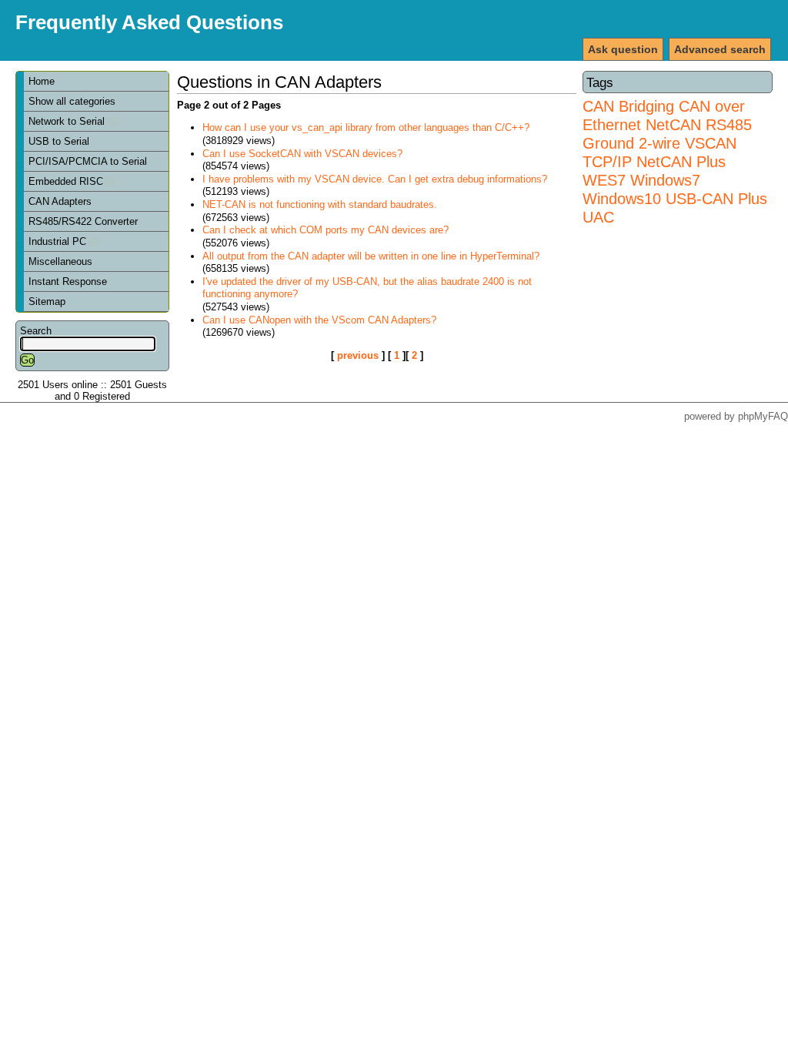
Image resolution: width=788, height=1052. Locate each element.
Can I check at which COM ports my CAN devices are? (325, 230)
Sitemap (46, 301)
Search (36, 331)
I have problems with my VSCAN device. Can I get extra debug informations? (374, 179)
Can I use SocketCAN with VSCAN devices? (302, 153)
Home (41, 81)
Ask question (623, 49)
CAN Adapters (60, 201)
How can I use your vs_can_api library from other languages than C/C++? (365, 127)
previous (358, 355)
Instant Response (67, 281)
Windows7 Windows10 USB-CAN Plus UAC (675, 198)
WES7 (604, 180)
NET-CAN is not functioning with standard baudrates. (319, 204)
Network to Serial (68, 121)
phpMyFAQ (763, 416)
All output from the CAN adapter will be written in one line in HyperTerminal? (370, 256)
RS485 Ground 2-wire (667, 134)
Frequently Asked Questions (149, 22)
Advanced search (720, 49)
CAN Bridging (628, 106)
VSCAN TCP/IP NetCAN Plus (659, 152)
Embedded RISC (67, 181)
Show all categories (71, 101)
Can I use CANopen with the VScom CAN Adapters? (319, 320)
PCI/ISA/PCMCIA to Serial (87, 161)
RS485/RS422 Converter (83, 221)
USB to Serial (58, 141)
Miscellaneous (60, 261)
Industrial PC (58, 241)
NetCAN (673, 124)
